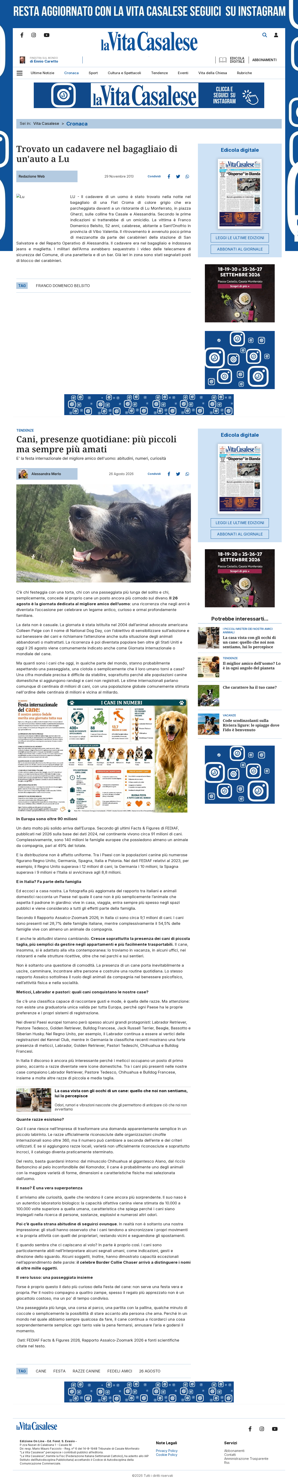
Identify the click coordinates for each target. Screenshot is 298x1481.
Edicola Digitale (237, 59)
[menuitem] (42, 73)
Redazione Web (32, 176)
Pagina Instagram (33, 35)
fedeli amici (119, 1371)
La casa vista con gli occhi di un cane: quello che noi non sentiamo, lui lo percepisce (249, 642)
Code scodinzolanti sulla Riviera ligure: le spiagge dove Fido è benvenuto (251, 725)
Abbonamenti (264, 60)
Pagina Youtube (47, 35)
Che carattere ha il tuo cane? (250, 687)
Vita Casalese (46, 123)
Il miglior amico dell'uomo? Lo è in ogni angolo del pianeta (252, 666)
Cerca (264, 35)
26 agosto (149, 1371)
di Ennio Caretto (44, 61)
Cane (41, 1371)
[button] (276, 36)
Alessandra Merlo (46, 474)
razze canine (86, 1371)
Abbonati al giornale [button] (240, 249)
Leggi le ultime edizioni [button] (240, 237)
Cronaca (77, 124)
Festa (59, 1371)
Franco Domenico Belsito (63, 285)
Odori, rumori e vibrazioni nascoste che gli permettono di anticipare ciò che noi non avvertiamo (121, 1107)
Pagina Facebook (21, 35)
